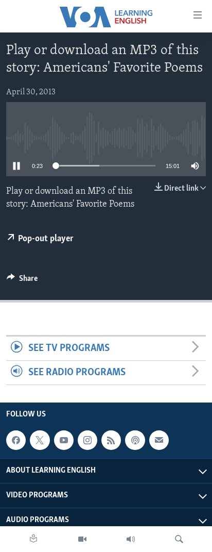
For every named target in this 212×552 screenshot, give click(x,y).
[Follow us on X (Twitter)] (39, 440)
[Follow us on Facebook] (16, 440)
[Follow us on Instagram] (87, 440)
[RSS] (111, 440)
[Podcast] (135, 440)
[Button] (22, 281)
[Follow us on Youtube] (64, 440)
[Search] (179, 539)
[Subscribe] (159, 440)
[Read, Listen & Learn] (33, 539)
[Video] (82, 539)
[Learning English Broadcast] (130, 539)
